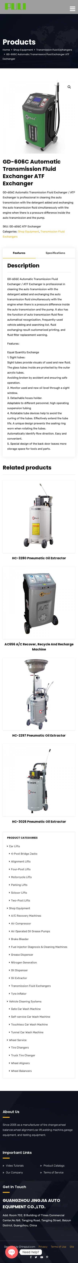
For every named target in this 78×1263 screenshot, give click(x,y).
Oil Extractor (19, 978)
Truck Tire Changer (23, 1055)
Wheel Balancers (21, 1071)
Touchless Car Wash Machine (29, 1024)
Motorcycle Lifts (21, 877)
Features (19, 253)
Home (6, 49)
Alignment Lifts (21, 861)
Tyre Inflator (18, 993)
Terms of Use (58, 1246)
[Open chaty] (11, 1252)
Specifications (55, 253)
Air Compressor (21, 923)
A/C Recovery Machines (26, 915)
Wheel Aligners (20, 1063)
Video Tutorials (15, 1165)
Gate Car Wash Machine (26, 1009)
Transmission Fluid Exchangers (54, 49)
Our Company (14, 1172)
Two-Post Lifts (20, 900)
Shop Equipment (23, 49)
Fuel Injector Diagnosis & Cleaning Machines (39, 947)
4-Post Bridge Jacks (24, 853)
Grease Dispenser (22, 954)
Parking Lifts (19, 885)
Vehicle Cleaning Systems (25, 1001)
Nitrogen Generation (24, 962)
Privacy (43, 1246)
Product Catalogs (54, 1165)
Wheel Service (17, 1040)
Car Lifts (14, 846)
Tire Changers (20, 1047)
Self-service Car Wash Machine (30, 1016)
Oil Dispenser (19, 970)
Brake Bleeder (20, 939)
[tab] (19, 253)
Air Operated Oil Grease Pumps (30, 931)
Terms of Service (53, 1172)
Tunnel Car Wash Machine (27, 1032)
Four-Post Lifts (21, 869)
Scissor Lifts (19, 892)
